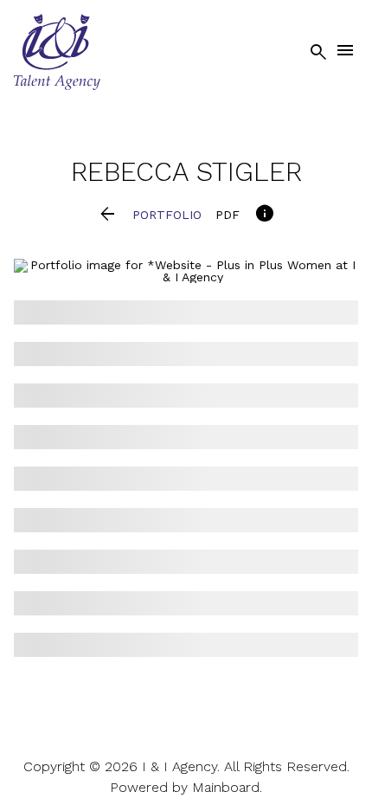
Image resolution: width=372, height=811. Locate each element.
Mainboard (226, 787)
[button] (108, 215)
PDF (227, 215)
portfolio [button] (167, 215)
